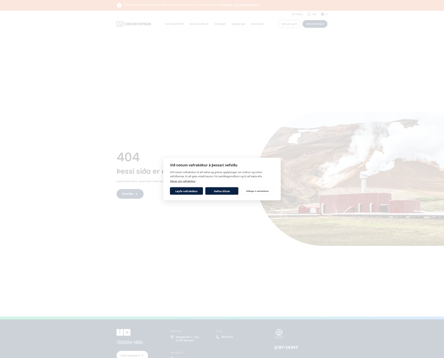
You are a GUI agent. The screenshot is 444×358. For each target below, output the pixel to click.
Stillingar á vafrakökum (257, 191)
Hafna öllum (222, 191)
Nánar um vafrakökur (183, 181)
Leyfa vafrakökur (186, 191)
